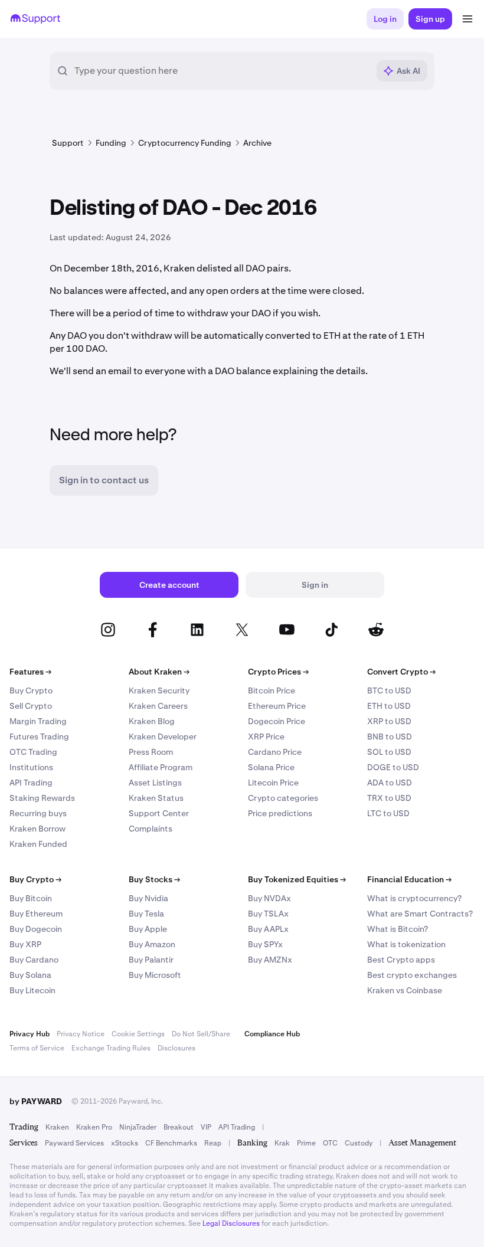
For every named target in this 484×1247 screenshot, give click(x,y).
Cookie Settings (138, 1034)
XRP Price (266, 736)
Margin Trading (38, 721)
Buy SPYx (265, 944)
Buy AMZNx (270, 959)
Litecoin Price (273, 782)
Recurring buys (38, 813)
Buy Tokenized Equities (297, 879)
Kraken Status (156, 798)
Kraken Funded (38, 844)
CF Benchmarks (171, 1143)
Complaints (150, 828)
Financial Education (409, 879)
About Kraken (159, 671)
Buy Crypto (31, 690)
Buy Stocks (154, 879)
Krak (282, 1143)
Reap (212, 1143)
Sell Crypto (30, 706)
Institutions (31, 767)
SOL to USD (389, 752)
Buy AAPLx (268, 929)
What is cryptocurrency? (414, 898)
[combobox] (221, 71)
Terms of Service (36, 1048)
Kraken (57, 1127)
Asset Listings (155, 782)
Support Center (159, 813)
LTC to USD (388, 813)
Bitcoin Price (271, 690)
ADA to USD (389, 782)
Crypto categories (283, 798)
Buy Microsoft (155, 975)
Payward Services (74, 1143)
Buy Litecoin (32, 990)
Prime (306, 1143)
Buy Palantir (151, 959)
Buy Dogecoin (35, 929)
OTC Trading (33, 752)
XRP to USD (389, 721)
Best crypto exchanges (412, 975)
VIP (206, 1127)
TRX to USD (389, 798)
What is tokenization (406, 944)
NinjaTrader (137, 1127)
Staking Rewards (42, 798)
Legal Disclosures (231, 1223)
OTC (330, 1143)
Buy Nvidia (148, 898)
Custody (358, 1143)
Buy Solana (30, 975)
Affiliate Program (160, 767)
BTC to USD (389, 690)
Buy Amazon (152, 944)
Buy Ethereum (36, 913)
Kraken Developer (163, 736)
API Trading (31, 782)
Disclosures (176, 1048)
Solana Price (271, 767)
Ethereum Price (277, 706)
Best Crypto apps (401, 959)
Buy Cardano (33, 959)
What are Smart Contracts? (420, 913)
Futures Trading (39, 736)
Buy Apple (148, 929)
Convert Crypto (401, 671)
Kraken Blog (152, 721)
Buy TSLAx (268, 913)
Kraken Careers (158, 706)
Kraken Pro (94, 1127)
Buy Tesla (146, 913)
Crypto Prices (278, 671)
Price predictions (280, 813)
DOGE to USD (393, 767)
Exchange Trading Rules (111, 1048)
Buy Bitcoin (30, 898)
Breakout (178, 1127)
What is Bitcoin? (397, 929)
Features (30, 671)
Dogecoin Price (276, 721)
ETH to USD (389, 706)
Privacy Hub (29, 1034)
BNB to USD (389, 736)
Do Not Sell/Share (201, 1034)
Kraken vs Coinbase (404, 990)
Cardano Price (275, 752)
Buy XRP (25, 944)
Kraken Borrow (37, 828)
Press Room (151, 752)
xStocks (124, 1143)
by (35, 1101)
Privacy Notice (80, 1034)
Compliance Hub (272, 1034)
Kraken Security (159, 690)
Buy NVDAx (269, 898)
